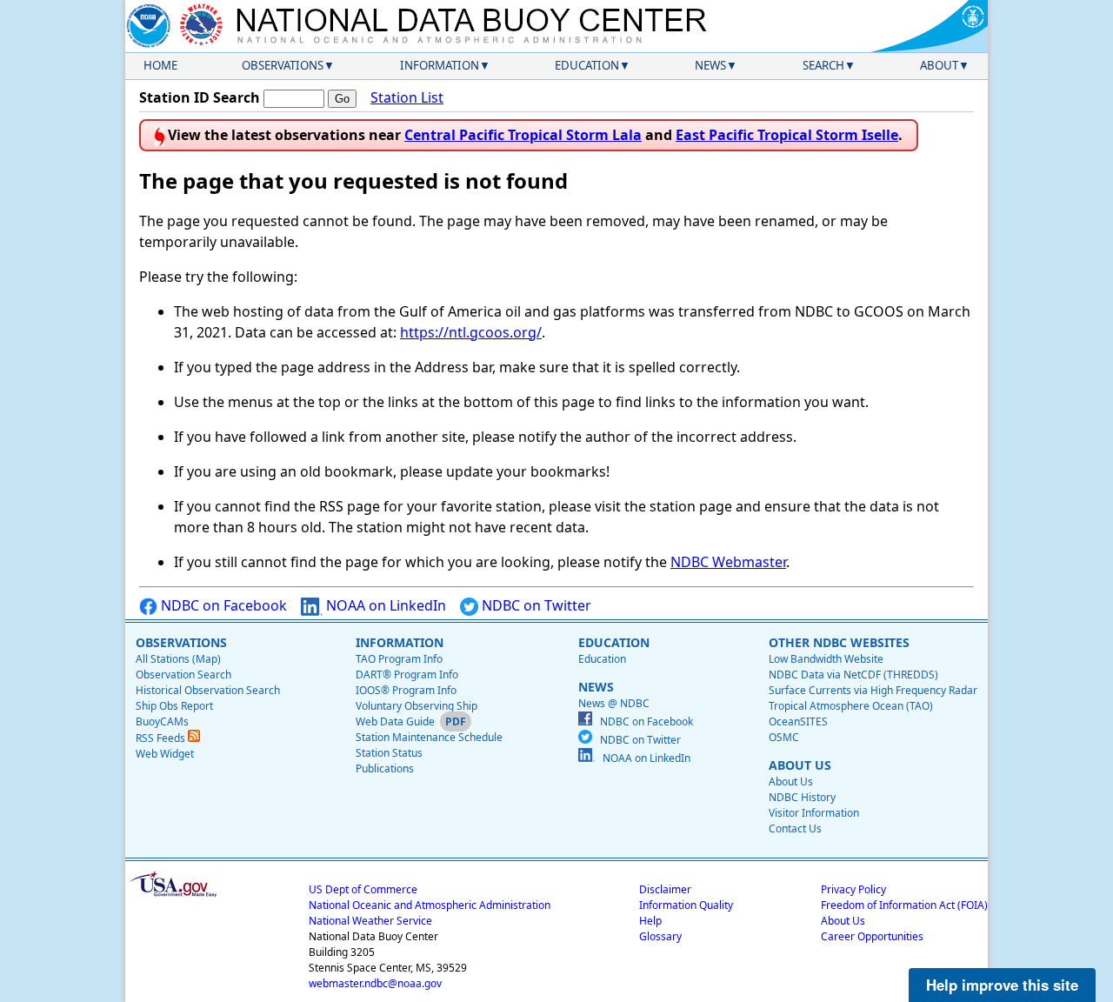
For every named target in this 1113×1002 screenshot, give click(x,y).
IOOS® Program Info (406, 690)
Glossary (660, 936)
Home (160, 65)
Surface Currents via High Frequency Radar (873, 690)
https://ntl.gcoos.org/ (471, 332)
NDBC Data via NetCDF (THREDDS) (853, 674)
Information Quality (686, 905)
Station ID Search (199, 97)
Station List (406, 97)
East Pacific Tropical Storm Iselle (787, 134)
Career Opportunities (872, 936)
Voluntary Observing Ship (416, 705)
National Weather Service (370, 920)
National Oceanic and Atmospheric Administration (429, 905)
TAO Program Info (399, 658)
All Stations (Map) (178, 658)
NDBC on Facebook (222, 605)
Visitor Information (814, 812)
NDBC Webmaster (728, 561)
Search (823, 65)
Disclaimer (665, 889)
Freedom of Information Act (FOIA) (904, 905)
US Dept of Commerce (363, 889)
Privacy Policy (853, 889)
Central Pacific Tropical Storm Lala (523, 134)
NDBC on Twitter (534, 605)
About (939, 65)
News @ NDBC (614, 703)
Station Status (389, 752)
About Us (791, 781)
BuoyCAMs (162, 721)
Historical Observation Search (208, 690)
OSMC (784, 737)
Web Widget (165, 753)
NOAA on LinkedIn (384, 605)
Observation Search (183, 674)
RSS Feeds (162, 738)
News (710, 65)
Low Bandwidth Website (826, 658)
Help (650, 920)
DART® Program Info (407, 674)
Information (439, 65)
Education (587, 65)
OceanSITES (798, 721)
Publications (385, 768)
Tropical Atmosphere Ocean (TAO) (851, 705)
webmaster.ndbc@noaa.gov (375, 983)
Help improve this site (1002, 984)
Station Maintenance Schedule (429, 737)
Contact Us (795, 828)
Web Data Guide (395, 721)
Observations (282, 65)
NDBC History (802, 797)
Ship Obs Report (174, 705)
